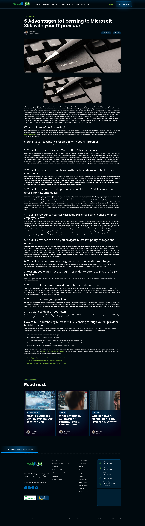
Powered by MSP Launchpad (72, 519)
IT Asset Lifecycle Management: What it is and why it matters (44, 360)
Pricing (63, 4)
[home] (22, 4)
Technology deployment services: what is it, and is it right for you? (46, 358)
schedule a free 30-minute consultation (52, 352)
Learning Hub (85, 4)
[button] (38, 4)
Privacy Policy (28, 519)
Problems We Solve (73, 4)
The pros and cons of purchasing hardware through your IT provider (46, 363)
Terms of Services (38, 519)
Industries (46, 4)
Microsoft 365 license (30, 134)
